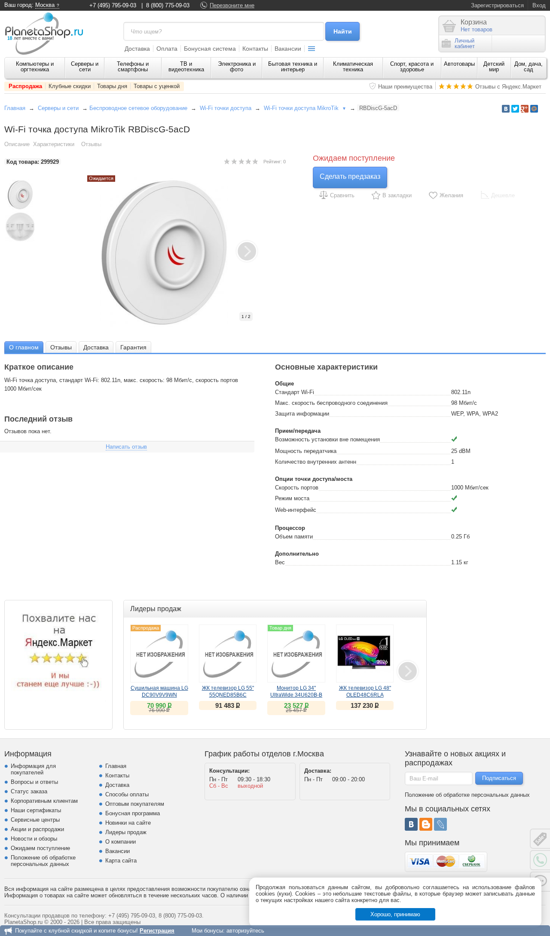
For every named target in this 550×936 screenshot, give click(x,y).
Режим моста (292, 498)
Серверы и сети (84, 67)
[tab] (23, 347)
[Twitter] (515, 109)
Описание (17, 144)
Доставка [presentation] (96, 347)
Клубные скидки (70, 86)
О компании (120, 841)
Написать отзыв (126, 447)
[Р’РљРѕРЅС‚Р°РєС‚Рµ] (506, 109)
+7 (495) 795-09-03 (112, 5)
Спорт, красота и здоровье (412, 67)
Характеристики (53, 144)
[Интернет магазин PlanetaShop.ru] (47, 33)
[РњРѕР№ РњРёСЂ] (534, 109)
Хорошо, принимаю (395, 914)
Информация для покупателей (33, 769)
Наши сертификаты (36, 810)
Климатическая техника (353, 67)
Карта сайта (121, 860)
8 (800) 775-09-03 (167, 5)
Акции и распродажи (37, 829)
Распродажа (25, 86)
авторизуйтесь (245, 930)
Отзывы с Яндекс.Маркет (508, 86)
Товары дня (112, 86)
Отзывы (91, 144)
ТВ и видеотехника (186, 67)
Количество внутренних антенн (315, 462)
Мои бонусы (207, 930)
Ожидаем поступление (40, 848)
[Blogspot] (425, 824)
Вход (539, 5)
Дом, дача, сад (528, 67)
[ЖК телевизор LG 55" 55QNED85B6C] (228, 653)
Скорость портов (296, 487)
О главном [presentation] (24, 347)
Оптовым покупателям (134, 804)
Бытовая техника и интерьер (292, 67)
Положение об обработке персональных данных (43, 860)
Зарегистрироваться (497, 5)
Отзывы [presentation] (61, 347)
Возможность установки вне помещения (327, 439)
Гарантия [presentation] (133, 347)
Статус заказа (29, 791)
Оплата (166, 48)
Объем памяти (294, 536)
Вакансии (288, 48)
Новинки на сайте (128, 823)
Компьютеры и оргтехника (35, 67)
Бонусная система (210, 48)
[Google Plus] (525, 109)
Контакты (255, 48)
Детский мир (493, 67)
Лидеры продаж (126, 832)
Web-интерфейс (295, 510)
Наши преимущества (405, 86)
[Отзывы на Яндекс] (58, 654)
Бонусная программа (132, 813)
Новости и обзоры (34, 838)
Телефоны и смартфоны (133, 67)
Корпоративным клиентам (44, 801)
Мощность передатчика (305, 451)
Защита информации (302, 413)
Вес (280, 562)
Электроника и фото (237, 67)
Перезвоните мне (232, 5)
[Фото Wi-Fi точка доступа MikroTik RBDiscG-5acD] (173, 252)
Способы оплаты (127, 794)
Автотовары (459, 64)
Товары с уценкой (157, 86)
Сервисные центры (35, 820)
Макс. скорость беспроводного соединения (331, 403)
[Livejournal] (440, 824)
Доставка (137, 48)
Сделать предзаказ (350, 176)
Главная (14, 108)
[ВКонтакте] (411, 824)
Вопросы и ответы (34, 782)
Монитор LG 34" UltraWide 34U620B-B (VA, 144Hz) (296, 695)
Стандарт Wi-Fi (294, 392)
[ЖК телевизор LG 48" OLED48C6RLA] (365, 653)
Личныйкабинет (465, 43)
